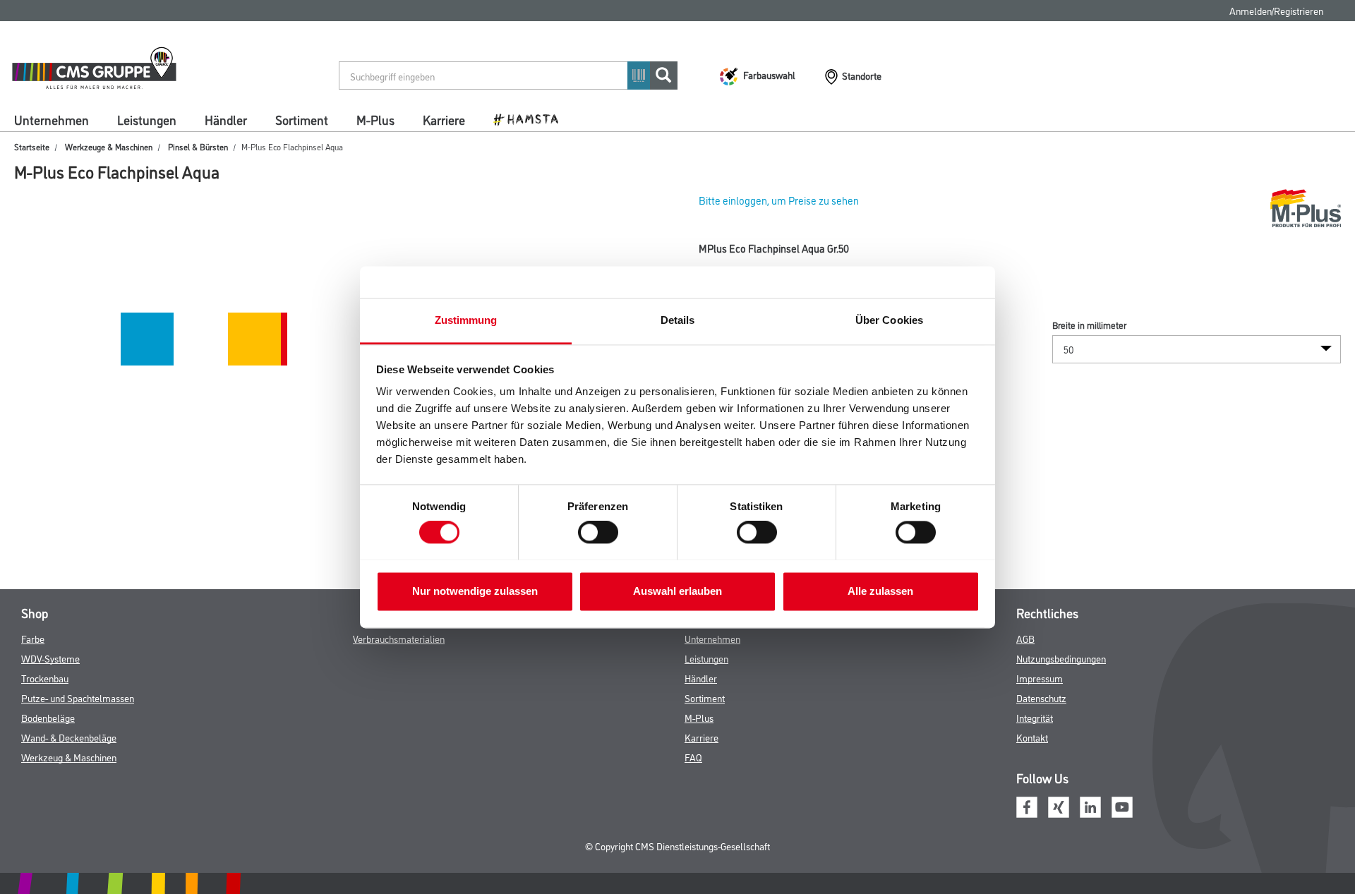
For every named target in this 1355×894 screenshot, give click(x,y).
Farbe (32, 638)
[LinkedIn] (1090, 804)
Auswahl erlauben (677, 591)
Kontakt (1032, 737)
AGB (1025, 638)
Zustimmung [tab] (466, 320)
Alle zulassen (880, 591)
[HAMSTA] (531, 118)
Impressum (1039, 677)
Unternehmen (51, 119)
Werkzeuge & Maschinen (108, 146)
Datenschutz (1041, 697)
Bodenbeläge (48, 717)
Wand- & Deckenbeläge (68, 737)
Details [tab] (678, 320)
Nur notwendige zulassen (475, 591)
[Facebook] (1026, 804)
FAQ (693, 756)
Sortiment (301, 119)
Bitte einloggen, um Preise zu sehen (779, 200)
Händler (226, 119)
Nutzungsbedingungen (1061, 658)
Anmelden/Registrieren (1276, 10)
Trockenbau (44, 677)
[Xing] (1058, 804)
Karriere (444, 119)
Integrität (1034, 717)
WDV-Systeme (50, 658)
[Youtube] (1122, 804)
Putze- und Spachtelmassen (77, 697)
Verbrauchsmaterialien (399, 638)
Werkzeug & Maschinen (68, 756)
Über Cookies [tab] (889, 320)
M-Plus (375, 119)
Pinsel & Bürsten (198, 146)
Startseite (31, 146)
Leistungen (146, 119)
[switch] (601, 532)
